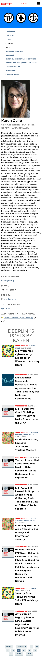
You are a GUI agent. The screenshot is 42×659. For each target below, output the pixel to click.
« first (9, 647)
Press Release (21, 375)
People (10, 43)
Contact (10, 35)
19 (35, 650)
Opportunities (13, 75)
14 (7, 650)
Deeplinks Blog (21, 346)
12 (31, 647)
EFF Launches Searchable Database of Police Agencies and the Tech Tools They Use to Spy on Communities (27, 388)
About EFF (11, 31)
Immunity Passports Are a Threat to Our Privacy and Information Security (27, 532)
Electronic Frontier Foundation (7, 4)
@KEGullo (5, 308)
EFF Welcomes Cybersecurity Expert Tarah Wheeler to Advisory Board (27, 357)
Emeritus (10, 55)
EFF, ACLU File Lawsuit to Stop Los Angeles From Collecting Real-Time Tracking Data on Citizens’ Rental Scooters (27, 498)
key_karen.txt (10, 299)
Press (9, 39)
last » (29, 654)
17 (24, 650)
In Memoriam (11, 71)
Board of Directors (14, 51)
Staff (8, 47)
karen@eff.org (7, 280)
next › (19, 654)
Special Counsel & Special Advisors (21, 63)
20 (11, 654)
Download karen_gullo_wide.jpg (18, 318)
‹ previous (21, 647)
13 (37, 647)
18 (29, 650)
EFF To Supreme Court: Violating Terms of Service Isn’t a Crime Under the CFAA (26, 415)
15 (13, 650)
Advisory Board (13, 67)
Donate (24, 3)
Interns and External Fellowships (21, 59)
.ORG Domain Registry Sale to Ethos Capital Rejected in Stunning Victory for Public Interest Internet (27, 624)
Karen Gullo (28, 435)
